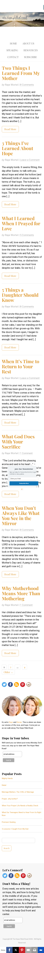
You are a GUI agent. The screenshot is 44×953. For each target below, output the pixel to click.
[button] (24, 469)
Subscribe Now (24, 483)
